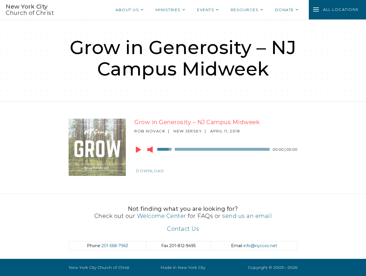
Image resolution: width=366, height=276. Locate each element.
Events (205, 9)
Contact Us (183, 228)
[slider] (165, 148)
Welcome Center (161, 216)
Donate (284, 9)
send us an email (247, 216)
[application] (215, 150)
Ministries (168, 9)
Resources (245, 9)
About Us (127, 9)
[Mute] (150, 149)
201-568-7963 (115, 245)
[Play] (138, 149)
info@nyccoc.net (260, 245)
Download (150, 170)
